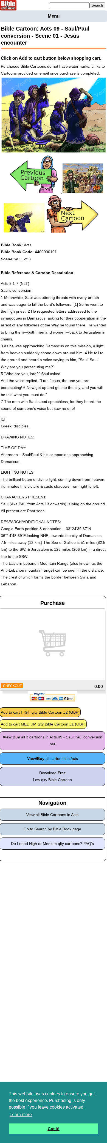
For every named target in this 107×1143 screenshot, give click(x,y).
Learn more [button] (21, 1114)
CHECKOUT (12, 686)
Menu (54, 16)
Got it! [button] (54, 1128)
